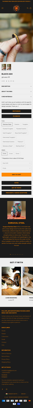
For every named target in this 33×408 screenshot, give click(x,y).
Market (4, 333)
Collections (5, 336)
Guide (3, 339)
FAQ (3, 345)
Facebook (4, 374)
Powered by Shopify (23, 397)
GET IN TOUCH (16, 188)
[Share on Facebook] (6, 81)
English (23, 393)
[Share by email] (13, 81)
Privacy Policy (5, 359)
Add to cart (16, 174)
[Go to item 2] (9, 67)
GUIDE (16, 183)
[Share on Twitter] (8, 81)
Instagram (4, 376)
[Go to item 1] (4, 67)
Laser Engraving (11, 297)
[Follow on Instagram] (6, 389)
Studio (3, 331)
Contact (4, 342)
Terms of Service (6, 353)
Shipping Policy (6, 362)
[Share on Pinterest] (11, 81)
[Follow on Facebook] (2, 389)
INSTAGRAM (16, 111)
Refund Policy (6, 356)
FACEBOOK (16, 116)
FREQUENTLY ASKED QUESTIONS (16, 192)
